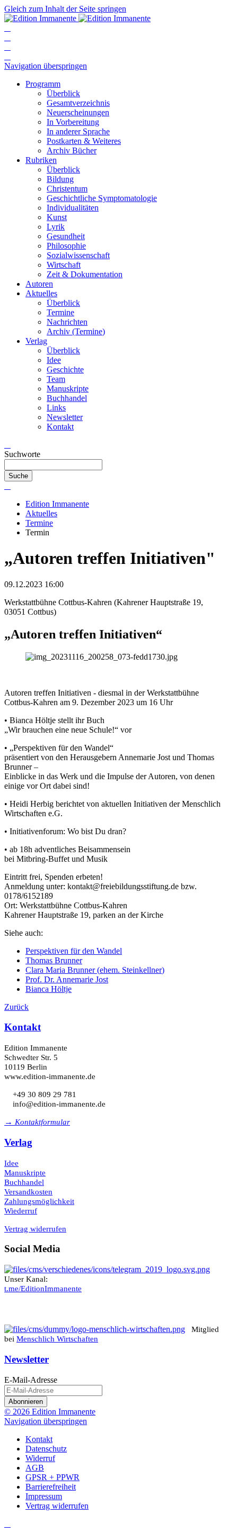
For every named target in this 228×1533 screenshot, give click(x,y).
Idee (11, 1163)
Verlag (18, 1142)
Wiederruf (20, 1211)
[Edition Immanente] (77, 18)
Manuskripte (25, 1173)
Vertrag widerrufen (35, 1229)
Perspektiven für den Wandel (73, 950)
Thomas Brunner (53, 960)
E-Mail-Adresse (30, 1379)
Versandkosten (28, 1192)
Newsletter (26, 1359)
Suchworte (22, 454)
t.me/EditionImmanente (43, 1288)
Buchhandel (24, 1182)
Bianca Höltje (48, 988)
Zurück (16, 1006)
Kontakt (22, 1027)
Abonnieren (25, 1402)
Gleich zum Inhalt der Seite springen (65, 8)
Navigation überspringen (45, 65)
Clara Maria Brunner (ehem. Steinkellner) (94, 969)
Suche (18, 476)
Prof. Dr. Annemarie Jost (66, 979)
